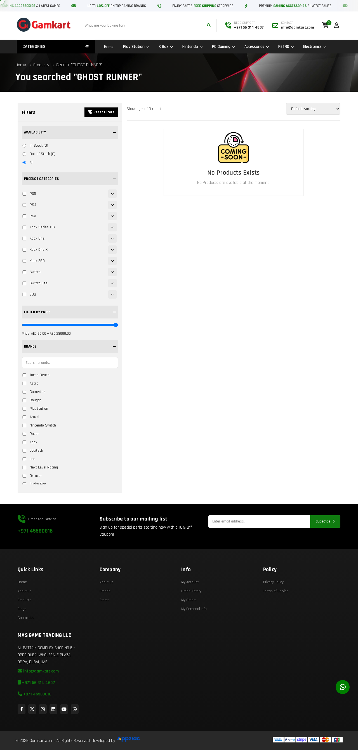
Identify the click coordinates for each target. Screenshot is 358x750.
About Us (24, 591)
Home (109, 47)
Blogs (22, 609)
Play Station (134, 46)
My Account (190, 582)
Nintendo (190, 46)
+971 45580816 (35, 531)
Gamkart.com (41, 741)
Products (41, 65)
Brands (105, 591)
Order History (191, 591)
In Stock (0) (39, 145)
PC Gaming (221, 46)
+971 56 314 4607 (38, 683)
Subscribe (323, 521)
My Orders (189, 600)
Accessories (254, 46)
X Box (163, 46)
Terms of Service (275, 591)
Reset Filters (104, 112)
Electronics (312, 46)
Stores (105, 600)
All (31, 162)
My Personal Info (194, 609)
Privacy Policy (273, 582)
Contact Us (26, 618)
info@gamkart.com (40, 671)
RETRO (283, 46)
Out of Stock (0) (42, 153)
